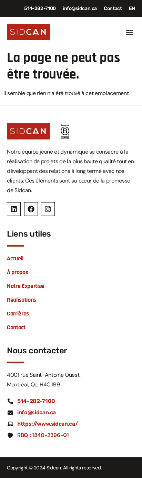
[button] (129, 32)
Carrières (18, 314)
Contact (113, 8)
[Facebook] (31, 209)
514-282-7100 (40, 8)
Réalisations (21, 300)
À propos (17, 272)
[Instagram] (48, 209)
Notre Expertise (25, 286)
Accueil (15, 258)
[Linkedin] (14, 209)
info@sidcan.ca (80, 8)
